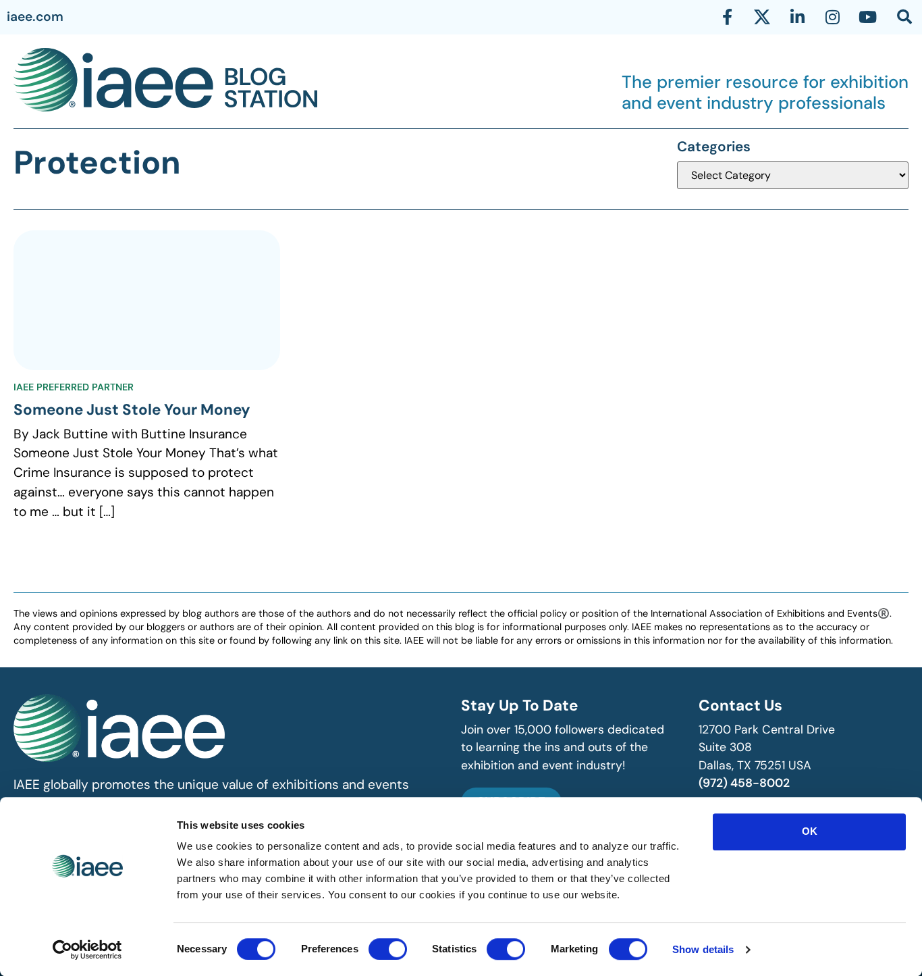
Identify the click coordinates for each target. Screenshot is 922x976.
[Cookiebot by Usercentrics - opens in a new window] (87, 950)
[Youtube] (867, 17)
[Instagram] (832, 17)
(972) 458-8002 (744, 782)
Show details (703, 949)
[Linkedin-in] (797, 17)
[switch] (388, 949)
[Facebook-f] (727, 17)
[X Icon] (762, 17)
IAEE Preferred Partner (73, 387)
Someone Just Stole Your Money (131, 409)
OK (809, 831)
